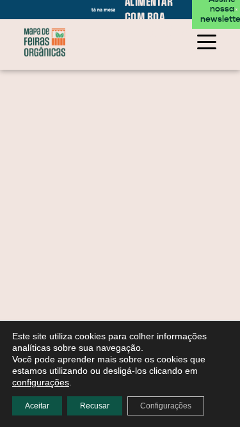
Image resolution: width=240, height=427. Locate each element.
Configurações (165, 405)
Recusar (94, 405)
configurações (40, 382)
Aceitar (37, 405)
